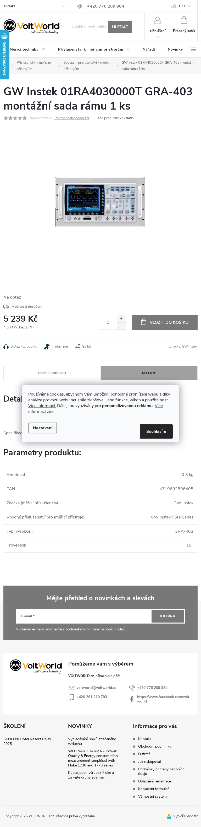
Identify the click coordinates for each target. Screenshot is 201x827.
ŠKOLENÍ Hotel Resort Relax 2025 (27, 741)
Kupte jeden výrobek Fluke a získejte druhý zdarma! (91, 775)
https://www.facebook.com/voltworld (163, 699)
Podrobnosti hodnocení (71, 118)
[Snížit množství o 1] (121, 325)
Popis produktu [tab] (52, 373)
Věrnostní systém (152, 796)
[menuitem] (27, 49)
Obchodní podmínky (154, 746)
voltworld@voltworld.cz (96, 687)
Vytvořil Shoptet (185, 816)
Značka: (183, 346)
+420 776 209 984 (152, 687)
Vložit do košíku (169, 322)
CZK (182, 6)
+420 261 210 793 (92, 696)
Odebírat (167, 616)
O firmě (144, 754)
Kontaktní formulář (153, 788)
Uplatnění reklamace (154, 781)
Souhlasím (156, 431)
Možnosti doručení (27, 306)
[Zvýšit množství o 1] (121, 318)
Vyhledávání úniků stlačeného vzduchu (92, 741)
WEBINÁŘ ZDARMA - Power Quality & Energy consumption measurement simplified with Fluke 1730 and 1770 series (93, 758)
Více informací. (42, 405)
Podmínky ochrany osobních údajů (161, 771)
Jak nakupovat (149, 761)
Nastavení (42, 428)
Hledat (120, 27)
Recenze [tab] (149, 373)
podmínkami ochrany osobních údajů (96, 629)
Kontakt (9, 6)
